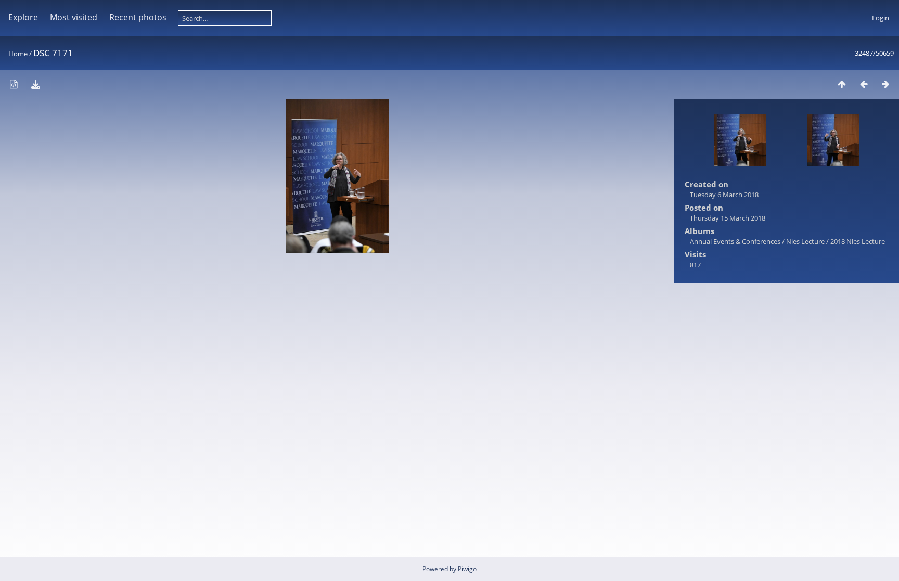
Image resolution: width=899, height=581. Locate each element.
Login (880, 17)
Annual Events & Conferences (735, 241)
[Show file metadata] (13, 84)
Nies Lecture (805, 241)
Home (18, 53)
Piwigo (467, 568)
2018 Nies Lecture (857, 241)
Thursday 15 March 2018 (727, 218)
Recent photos (137, 17)
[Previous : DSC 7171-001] (864, 84)
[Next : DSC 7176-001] (885, 84)
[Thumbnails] (842, 84)
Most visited (73, 17)
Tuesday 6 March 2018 (724, 194)
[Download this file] (35, 84)
